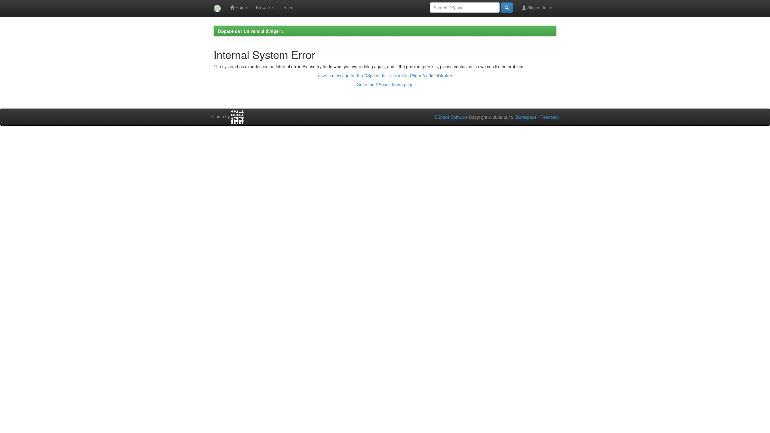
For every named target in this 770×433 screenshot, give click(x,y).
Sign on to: (537, 8)
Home (240, 8)
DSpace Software (451, 117)
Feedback (550, 117)
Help (287, 8)
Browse (263, 8)
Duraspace (526, 117)
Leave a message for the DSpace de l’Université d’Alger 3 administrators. (385, 75)
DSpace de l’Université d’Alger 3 (251, 31)
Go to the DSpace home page (385, 84)
